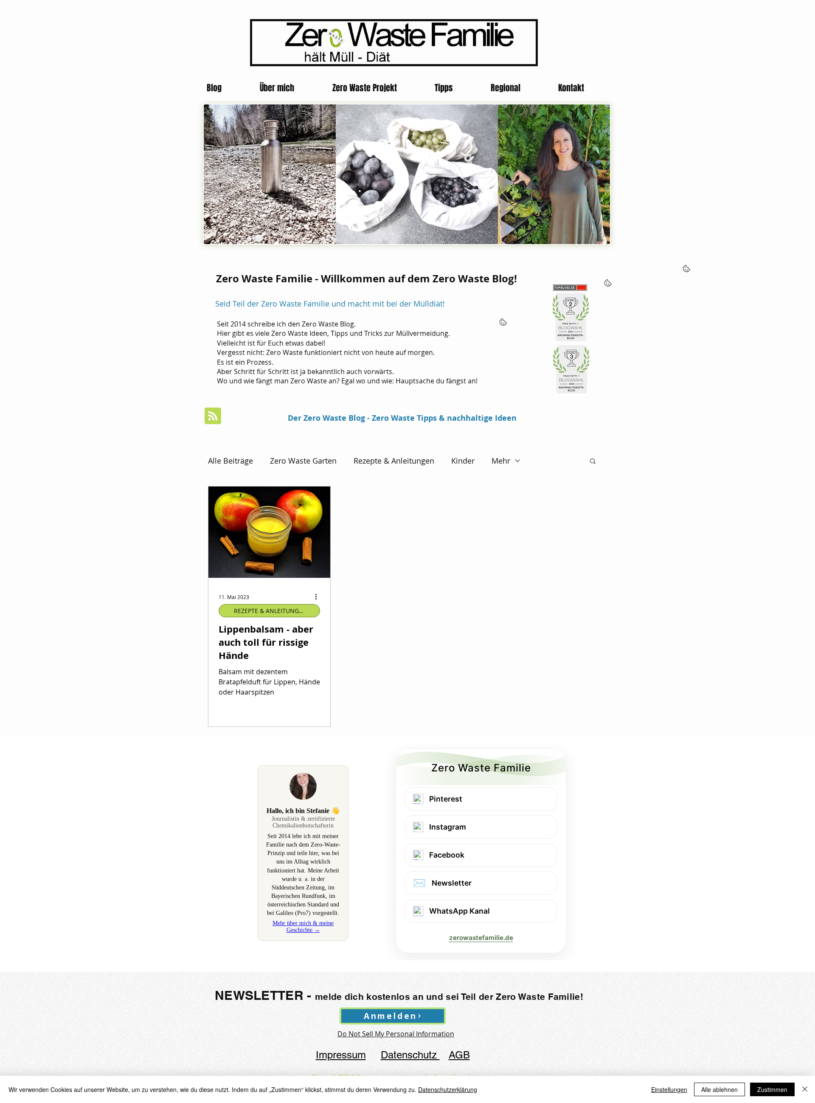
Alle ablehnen (719, 1089)
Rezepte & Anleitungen (394, 461)
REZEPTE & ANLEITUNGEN (270, 611)
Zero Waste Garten (303, 461)
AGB (459, 1055)
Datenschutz (410, 1055)
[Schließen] (805, 1089)
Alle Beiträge (230, 461)
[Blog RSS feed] (213, 416)
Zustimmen (772, 1089)
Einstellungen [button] (669, 1089)
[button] (593, 461)
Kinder (463, 461)
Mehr (501, 461)
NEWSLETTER (259, 995)
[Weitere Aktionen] (319, 597)
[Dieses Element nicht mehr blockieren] (359, 191)
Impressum (341, 1055)
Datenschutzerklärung (447, 1089)
